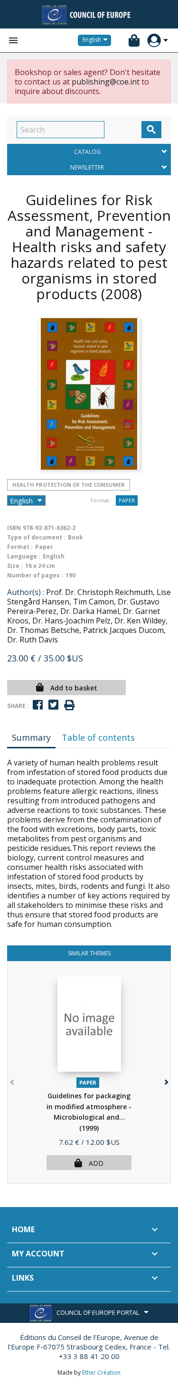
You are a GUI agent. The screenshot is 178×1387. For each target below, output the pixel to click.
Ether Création (101, 1372)
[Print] (69, 705)
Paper (127, 500)
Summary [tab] (31, 737)
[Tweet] (53, 705)
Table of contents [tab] (98, 737)
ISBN (14, 528)
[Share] (38, 705)
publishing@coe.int (106, 81)
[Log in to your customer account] (154, 40)
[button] (165, 1080)
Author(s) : (25, 592)
